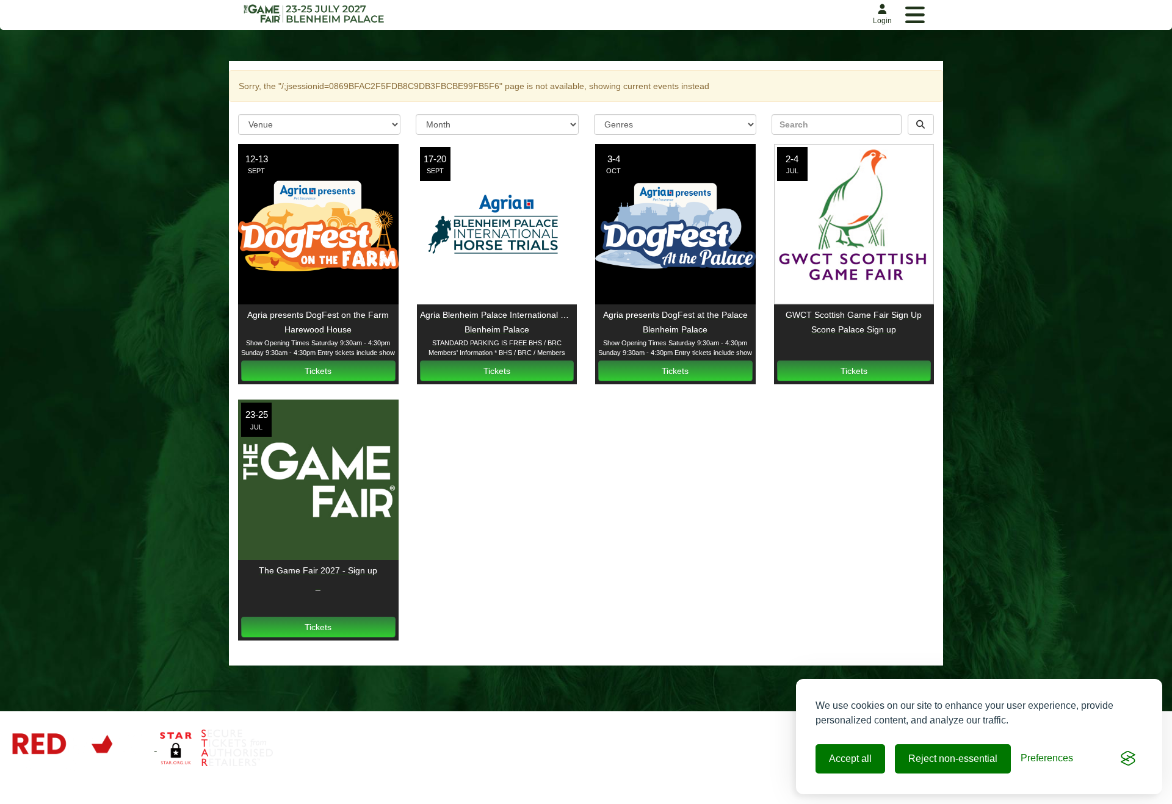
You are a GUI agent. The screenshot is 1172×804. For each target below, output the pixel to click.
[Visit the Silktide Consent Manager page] (1128, 758)
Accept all (850, 758)
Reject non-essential (952, 758)
